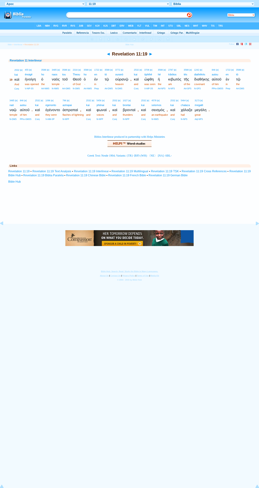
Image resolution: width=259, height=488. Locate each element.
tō (106, 74)
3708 (146, 70)
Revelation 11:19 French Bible (127, 175)
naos (54, 74)
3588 (43, 70)
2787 (170, 70)
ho (42, 74)
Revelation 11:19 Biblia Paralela (43, 175)
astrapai (67, 105)
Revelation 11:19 (19, 171)
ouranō (119, 74)
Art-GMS (66, 88)
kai (16, 74)
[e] (21, 70)
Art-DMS (109, 88)
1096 (47, 100)
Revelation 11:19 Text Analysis (51, 171)
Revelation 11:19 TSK (165, 171)
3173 (197, 100)
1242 (196, 70)
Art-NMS (45, 88)
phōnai (100, 105)
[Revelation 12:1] (254, 231)
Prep (96, 88)
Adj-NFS (199, 119)
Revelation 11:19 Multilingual (130, 171)
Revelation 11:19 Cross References (204, 171)
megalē (199, 105)
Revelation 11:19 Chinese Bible (86, 175)
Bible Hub (14, 181)
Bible (10, 44)
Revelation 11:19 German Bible (168, 175)
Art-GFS (187, 88)
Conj (16, 89)
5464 (183, 100)
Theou (76, 74)
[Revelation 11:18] (4, 231)
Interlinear (18, 44)
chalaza (185, 105)
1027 (125, 100)
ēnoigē (28, 74)
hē (159, 74)
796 (64, 100)
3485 (54, 70)
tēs (185, 74)
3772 (117, 70)
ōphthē (148, 74)
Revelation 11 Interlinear (26, 60)
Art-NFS (161, 88)
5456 (99, 100)
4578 (154, 100)
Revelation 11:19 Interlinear (91, 171)
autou (215, 74)
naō (12, 105)
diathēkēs (199, 74)
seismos (156, 105)
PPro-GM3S (217, 88)
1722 (96, 70)
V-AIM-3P (49, 119)
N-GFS (197, 88)
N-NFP (66, 119)
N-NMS (55, 88)
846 (213, 70)
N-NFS (171, 88)
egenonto (50, 105)
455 (27, 70)
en (95, 74)
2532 (16, 70)
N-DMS (118, 88)
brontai (127, 105)
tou (64, 74)
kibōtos (172, 74)
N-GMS (76, 88)
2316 (75, 70)
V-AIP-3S (29, 88)
